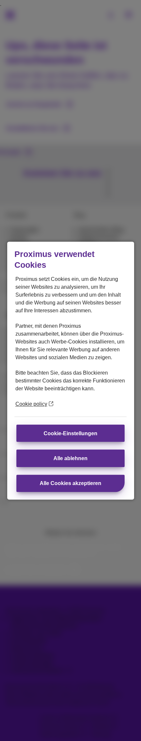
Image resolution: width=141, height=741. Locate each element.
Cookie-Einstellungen (70, 433)
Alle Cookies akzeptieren (70, 483)
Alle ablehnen (70, 458)
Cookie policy (31, 404)
